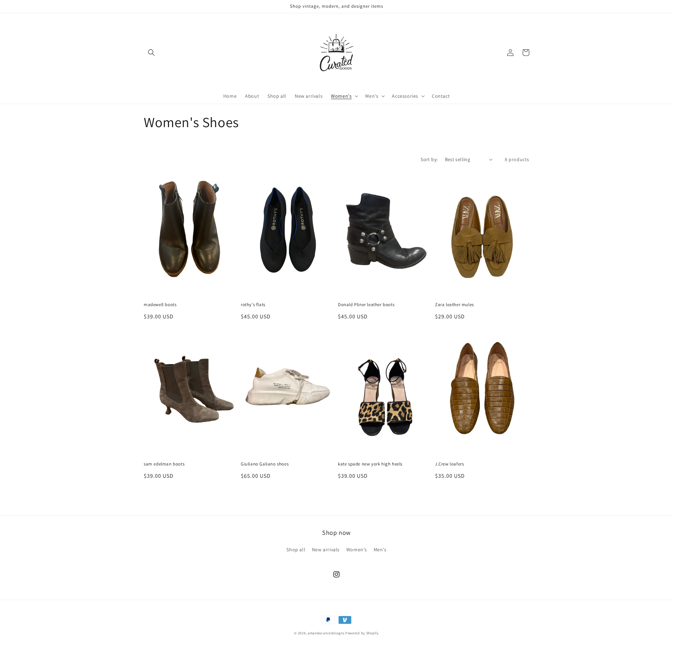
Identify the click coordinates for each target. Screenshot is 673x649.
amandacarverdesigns (326, 633)
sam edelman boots (164, 464)
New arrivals (326, 549)
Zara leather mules (454, 305)
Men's (380, 549)
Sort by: (429, 159)
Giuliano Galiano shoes (264, 464)
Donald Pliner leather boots (366, 305)
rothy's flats (253, 305)
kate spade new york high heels (370, 464)
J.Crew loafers (449, 464)
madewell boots (160, 305)
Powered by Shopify (362, 633)
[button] (151, 52)
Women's (356, 549)
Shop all (295, 549)
